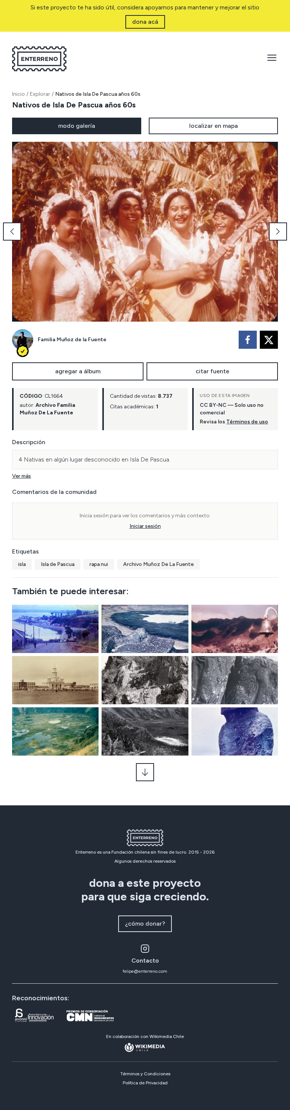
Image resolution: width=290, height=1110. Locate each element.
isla (22, 564)
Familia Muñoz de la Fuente (72, 339)
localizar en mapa (213, 125)
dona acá (145, 21)
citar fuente (212, 371)
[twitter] (269, 340)
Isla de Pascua (57, 564)
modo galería (76, 125)
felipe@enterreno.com (145, 971)
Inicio (18, 94)
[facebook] (248, 340)
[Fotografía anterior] (12, 231)
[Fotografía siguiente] (278, 231)
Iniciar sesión (145, 526)
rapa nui (98, 564)
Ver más (21, 476)
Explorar (40, 94)
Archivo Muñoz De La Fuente (158, 564)
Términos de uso (247, 422)
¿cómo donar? (145, 923)
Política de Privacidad (145, 1082)
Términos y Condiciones (145, 1073)
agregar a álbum (77, 371)
